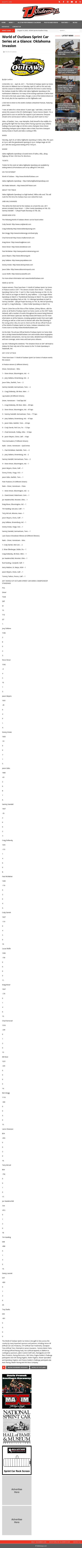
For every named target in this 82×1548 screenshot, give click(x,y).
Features (64, 22)
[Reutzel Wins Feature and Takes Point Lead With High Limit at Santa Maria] (67, 66)
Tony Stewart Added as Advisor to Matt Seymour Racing (67, 126)
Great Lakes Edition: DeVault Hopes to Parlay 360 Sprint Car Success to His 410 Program (67, 106)
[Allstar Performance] (16, 1474)
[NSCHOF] (16, 1444)
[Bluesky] (80, 2)
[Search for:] (69, 30)
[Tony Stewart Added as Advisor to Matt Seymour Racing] (67, 122)
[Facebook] (63, 2)
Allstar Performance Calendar (29, 22)
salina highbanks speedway (18, 1367)
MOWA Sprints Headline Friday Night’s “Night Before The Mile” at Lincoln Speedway (66, 88)
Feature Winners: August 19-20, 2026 (67, 53)
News (11, 22)
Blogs (75, 22)
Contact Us (16, 27)
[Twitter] (59, 2)
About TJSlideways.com (38, 1542)
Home (4, 22)
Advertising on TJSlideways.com (59, 1542)
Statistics (5, 27)
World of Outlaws (11, 52)
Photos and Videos (51, 22)
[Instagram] (68, 2)
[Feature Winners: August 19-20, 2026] (67, 48)
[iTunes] (76, 2)
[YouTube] (72, 2)
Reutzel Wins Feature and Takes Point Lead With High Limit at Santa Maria (67, 70)
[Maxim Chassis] (16, 1407)
